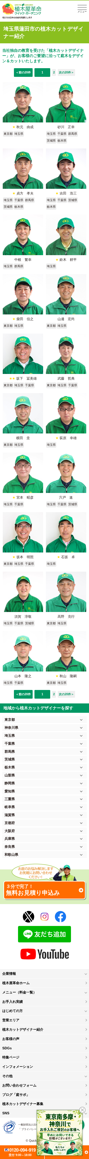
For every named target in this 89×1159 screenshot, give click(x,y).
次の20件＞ (66, 72)
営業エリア (10, 1020)
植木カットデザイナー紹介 (22, 1029)
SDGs (7, 1048)
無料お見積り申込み (33, 890)
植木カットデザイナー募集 (22, 1104)
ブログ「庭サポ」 (16, 1095)
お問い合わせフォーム (19, 1085)
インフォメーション (17, 1066)
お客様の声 (10, 1039)
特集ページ (10, 1057)
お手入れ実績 (12, 1001)
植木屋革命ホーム (16, 983)
